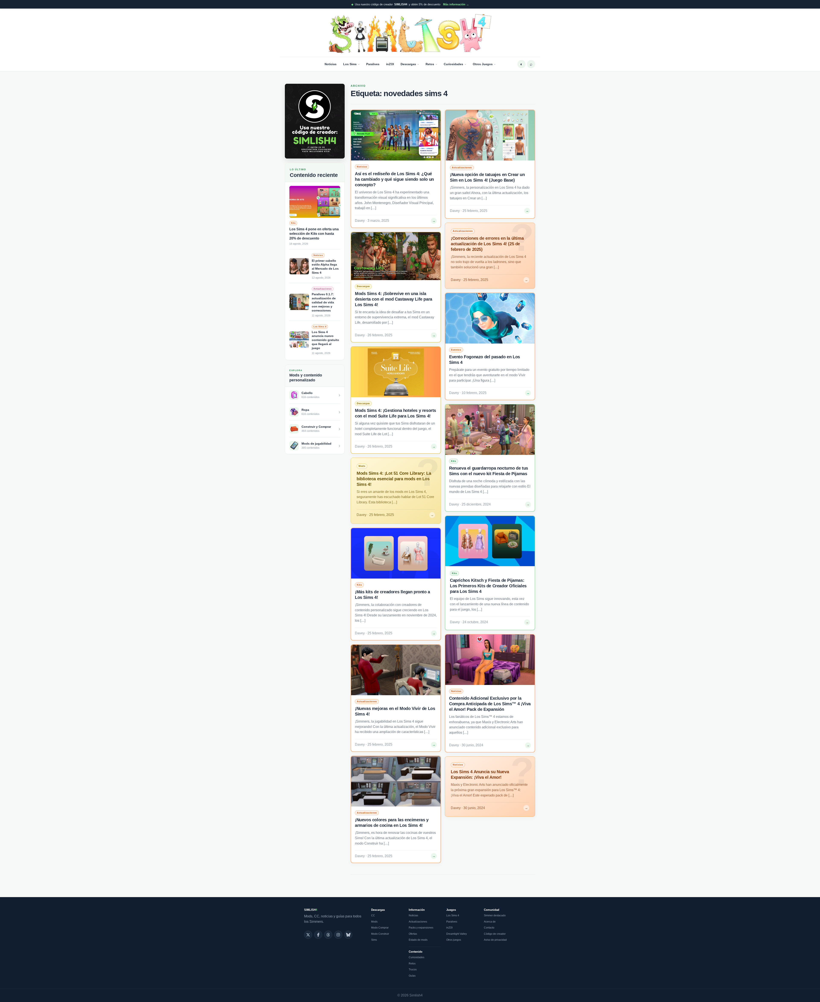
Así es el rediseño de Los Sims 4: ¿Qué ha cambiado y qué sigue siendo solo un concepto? (394, 179)
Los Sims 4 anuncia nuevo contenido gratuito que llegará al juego (325, 340)
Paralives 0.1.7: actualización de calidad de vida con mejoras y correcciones (324, 302)
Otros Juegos (483, 64)
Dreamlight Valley (456, 933)
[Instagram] (338, 935)
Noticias (331, 64)
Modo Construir (380, 933)
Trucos (413, 969)
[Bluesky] (348, 935)
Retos (430, 64)
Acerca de (490, 921)
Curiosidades (453, 64)
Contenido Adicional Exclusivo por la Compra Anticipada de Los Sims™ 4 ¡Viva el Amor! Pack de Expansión (490, 704)
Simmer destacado (495, 915)
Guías (412, 975)
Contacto (489, 927)
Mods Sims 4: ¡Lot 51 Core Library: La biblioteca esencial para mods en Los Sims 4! (394, 479)
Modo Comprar (380, 927)
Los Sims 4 (452, 915)
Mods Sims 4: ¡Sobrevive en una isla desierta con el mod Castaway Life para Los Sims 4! (393, 299)
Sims (374, 939)
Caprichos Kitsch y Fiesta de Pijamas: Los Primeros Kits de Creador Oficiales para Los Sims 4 (488, 586)
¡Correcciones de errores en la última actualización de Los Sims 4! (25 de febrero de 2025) (487, 244)
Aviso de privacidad (495, 939)
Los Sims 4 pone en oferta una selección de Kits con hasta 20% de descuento (314, 233)
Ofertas (413, 933)
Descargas (408, 64)
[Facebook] (318, 935)
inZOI (390, 64)
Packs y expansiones (421, 927)
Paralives (372, 64)
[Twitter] (308, 935)
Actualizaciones (418, 921)
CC (373, 915)
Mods (374, 921)
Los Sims (350, 64)
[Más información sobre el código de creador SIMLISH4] (315, 121)
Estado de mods (418, 939)
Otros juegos (453, 939)
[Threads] (328, 935)
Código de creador (495, 933)
